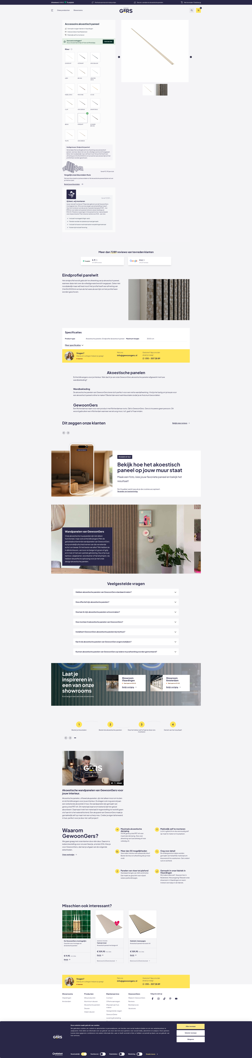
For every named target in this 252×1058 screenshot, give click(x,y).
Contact (109, 998)
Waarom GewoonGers (136, 998)
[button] (119, 57)
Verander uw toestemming (127, 491)
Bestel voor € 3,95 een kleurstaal (106, 960)
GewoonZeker (111, 1014)
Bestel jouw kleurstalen (72, 184)
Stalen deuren (89, 1012)
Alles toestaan (191, 1026)
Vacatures (132, 1008)
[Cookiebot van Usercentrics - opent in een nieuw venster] (57, 1054)
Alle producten (89, 998)
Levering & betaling (113, 1018)
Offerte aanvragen (113, 1001)
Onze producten (63, 10)
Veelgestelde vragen (114, 1011)
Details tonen (150, 1054)
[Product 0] (148, 90)
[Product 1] (162, 90)
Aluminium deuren (91, 1001)
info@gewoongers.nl (126, 355)
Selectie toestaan (191, 1033)
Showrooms (78, 10)
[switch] (103, 1054)
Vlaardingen (66, 998)
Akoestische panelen (92, 1005)
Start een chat (108, 41)
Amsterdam (66, 1001)
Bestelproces (133, 1005)
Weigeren (190, 1039)
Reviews (131, 1001)
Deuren (87, 1008)
